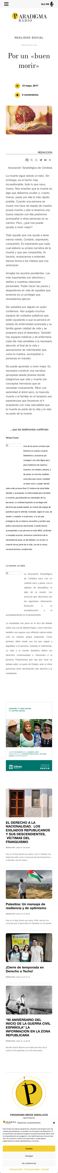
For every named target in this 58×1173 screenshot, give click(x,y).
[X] (32, 160)
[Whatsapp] (36, 160)
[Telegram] (41, 160)
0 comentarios (30, 95)
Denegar (29, 1156)
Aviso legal (45, 1169)
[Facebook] (27, 160)
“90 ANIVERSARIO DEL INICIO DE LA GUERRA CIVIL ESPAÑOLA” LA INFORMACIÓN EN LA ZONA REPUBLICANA (28, 1028)
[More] (50, 160)
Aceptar (29, 1148)
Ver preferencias (29, 1163)
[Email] (45, 160)
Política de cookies (16, 1169)
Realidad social (29, 38)
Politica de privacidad (32, 1169)
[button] (54, 1122)
